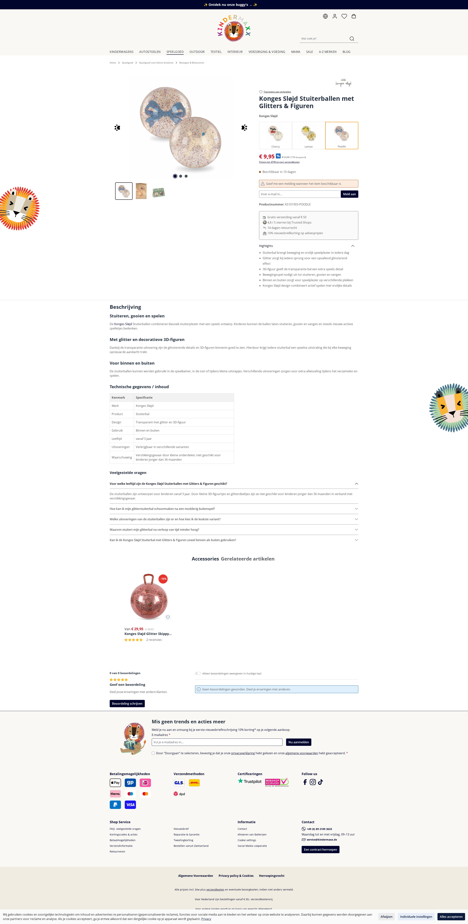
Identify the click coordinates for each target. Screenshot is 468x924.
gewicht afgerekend (260, 909)
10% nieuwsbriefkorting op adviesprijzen (295, 233)
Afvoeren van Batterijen (252, 834)
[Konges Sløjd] (343, 82)
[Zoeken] (352, 38)
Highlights (266, 246)
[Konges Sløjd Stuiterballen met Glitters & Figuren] (181, 127)
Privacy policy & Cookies (236, 876)
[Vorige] (116, 127)
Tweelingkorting (183, 840)
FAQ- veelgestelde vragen (125, 829)
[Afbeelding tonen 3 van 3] (186, 176)
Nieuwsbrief (181, 829)
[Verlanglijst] (344, 17)
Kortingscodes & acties (123, 834)
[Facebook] (305, 784)
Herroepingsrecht (271, 876)
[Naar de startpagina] (234, 28)
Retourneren (117, 851)
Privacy (206, 919)
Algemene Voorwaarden (195, 876)
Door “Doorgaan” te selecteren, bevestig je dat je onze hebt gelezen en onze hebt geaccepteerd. (252, 753)
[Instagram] (313, 784)
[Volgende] (245, 127)
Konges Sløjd (123, 324)
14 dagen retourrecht (282, 228)
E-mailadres (161, 735)
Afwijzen (386, 917)
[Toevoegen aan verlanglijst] (167, 617)
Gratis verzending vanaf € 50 (286, 217)
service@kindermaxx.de (321, 839)
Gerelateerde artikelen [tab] (248, 558)
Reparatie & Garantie (186, 834)
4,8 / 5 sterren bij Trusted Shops (289, 222)
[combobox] (323, 38)
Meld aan (349, 194)
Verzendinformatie (121, 846)
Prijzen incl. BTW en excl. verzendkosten (279, 162)
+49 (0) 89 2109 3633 (319, 829)
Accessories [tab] (205, 558)
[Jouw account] (334, 16)
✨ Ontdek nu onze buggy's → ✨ (230, 4)
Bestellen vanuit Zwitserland (191, 846)
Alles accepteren (451, 917)
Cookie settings (247, 840)
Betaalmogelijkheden (122, 840)
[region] (180, 138)
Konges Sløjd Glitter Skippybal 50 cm (148, 633)
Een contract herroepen (320, 850)
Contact (242, 829)
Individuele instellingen (416, 917)
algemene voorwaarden (301, 753)
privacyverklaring (243, 753)
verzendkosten (215, 889)
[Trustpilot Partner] (249, 780)
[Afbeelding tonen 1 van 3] (175, 176)
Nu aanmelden (298, 742)
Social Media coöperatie (252, 846)
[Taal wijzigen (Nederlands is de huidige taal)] (325, 17)
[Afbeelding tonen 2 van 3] (180, 176)
